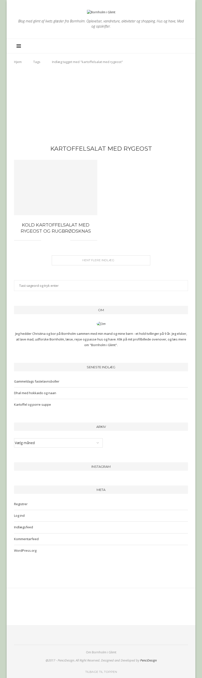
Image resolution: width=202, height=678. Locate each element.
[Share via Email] (66, 240)
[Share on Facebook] (51, 240)
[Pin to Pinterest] (56, 240)
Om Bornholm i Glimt (101, 652)
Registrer (21, 504)
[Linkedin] (170, 46)
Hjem (18, 62)
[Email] (176, 46)
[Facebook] (155, 46)
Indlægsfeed (23, 527)
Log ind (19, 515)
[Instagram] (160, 46)
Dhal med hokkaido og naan (35, 393)
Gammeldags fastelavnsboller (36, 381)
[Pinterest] (165, 46)
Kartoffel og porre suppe (32, 404)
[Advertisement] (101, 105)
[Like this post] (45, 240)
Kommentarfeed (26, 539)
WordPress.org (25, 550)
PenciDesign (148, 660)
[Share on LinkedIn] (61, 240)
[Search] (183, 46)
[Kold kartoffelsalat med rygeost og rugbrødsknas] (55, 187)
